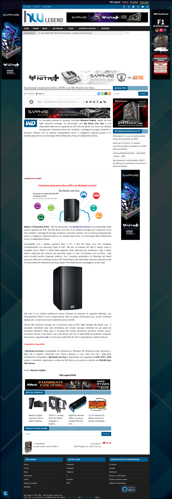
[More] (109, 93)
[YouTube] (142, 7)
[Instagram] (128, 7)
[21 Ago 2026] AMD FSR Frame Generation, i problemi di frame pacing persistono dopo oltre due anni (66, 33)
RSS (68, 483)
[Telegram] (133, 7)
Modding (134, 2)
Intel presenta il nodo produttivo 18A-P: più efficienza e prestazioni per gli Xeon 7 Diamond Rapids (130, 163)
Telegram (69, 472)
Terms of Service (87, 497)
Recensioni (58, 28)
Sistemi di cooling (87, 28)
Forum (36, 28)
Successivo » (88, 445)
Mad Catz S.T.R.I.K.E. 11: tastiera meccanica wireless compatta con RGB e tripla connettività (130, 146)
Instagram (70, 468)
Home (26, 28)
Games (125, 2)
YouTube (69, 479)
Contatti (36, 7)
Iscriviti (106, 434)
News (44, 28)
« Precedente (47, 445)
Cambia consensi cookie (118, 479)
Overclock (144, 2)
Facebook (70, 464)
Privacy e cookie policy (117, 476)
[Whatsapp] (102, 93)
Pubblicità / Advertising (117, 483)
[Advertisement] (86, 52)
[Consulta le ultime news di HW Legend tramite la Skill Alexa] (128, 489)
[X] (138, 7)
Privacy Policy (71, 497)
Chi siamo (27, 7)
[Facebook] (124, 7)
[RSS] (147, 7)
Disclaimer (46, 7)
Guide (70, 28)
